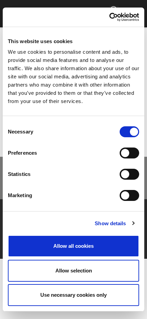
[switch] (129, 153)
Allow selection (73, 270)
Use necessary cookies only (73, 295)
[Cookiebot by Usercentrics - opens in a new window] (109, 17)
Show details (110, 223)
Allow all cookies (73, 246)
